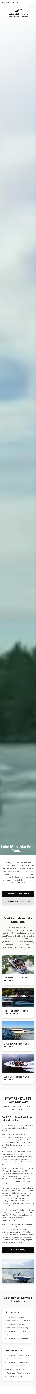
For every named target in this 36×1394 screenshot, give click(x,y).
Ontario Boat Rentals (14, 1376)
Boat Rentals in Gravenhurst (17, 1338)
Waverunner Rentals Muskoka (18, 1373)
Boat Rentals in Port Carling (17, 1328)
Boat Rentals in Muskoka (16, 1335)
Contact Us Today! (18, 1250)
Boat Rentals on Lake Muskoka (18, 1355)
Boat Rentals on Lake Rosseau (18, 1359)
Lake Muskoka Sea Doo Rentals (18, 901)
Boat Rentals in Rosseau (16, 1324)
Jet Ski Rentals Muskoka (16, 1369)
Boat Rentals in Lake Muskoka (18, 1321)
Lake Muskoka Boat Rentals (18, 894)
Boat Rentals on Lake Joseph (18, 1362)
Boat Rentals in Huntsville (16, 1331)
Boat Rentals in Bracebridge (17, 1317)
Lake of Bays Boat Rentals (17, 1366)
